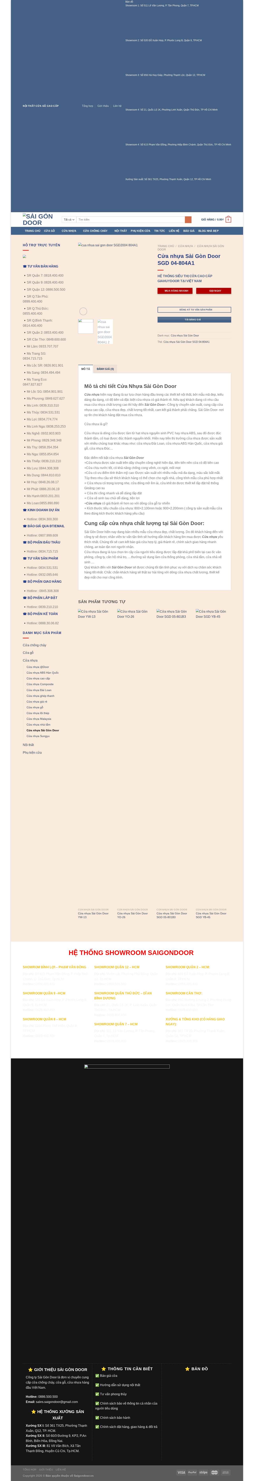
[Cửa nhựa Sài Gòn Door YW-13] (95, 757)
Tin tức (159, 230)
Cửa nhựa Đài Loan (39, 690)
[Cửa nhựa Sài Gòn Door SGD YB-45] (213, 757)
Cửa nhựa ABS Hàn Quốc (43, 672)
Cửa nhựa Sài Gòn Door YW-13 (93, 915)
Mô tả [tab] (85, 369)
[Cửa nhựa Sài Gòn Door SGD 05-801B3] (174, 757)
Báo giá (189, 230)
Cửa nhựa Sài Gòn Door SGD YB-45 (211, 915)
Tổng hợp (87, 105)
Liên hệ (117, 105)
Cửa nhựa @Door (38, 666)
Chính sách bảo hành (114, 1417)
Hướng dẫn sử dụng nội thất (119, 1385)
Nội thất (120, 230)
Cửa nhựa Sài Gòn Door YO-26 (132, 915)
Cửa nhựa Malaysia (39, 718)
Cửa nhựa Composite (40, 684)
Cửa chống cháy (95, 230)
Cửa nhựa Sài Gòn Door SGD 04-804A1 (187, 341)
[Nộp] (188, 219)
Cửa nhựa (69, 230)
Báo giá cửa (108, 1375)
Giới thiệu (103, 105)
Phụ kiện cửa (140, 230)
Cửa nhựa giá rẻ (37, 701)
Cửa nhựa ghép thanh (40, 695)
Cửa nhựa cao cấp (38, 678)
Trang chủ (32, 230)
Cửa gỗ (49, 230)
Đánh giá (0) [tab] (105, 369)
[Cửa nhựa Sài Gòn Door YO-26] (135, 757)
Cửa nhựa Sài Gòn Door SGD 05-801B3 (172, 915)
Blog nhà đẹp (208, 230)
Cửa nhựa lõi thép (38, 713)
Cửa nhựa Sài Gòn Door (43, 730)
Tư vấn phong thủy (113, 1394)
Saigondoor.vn (84, 1475)
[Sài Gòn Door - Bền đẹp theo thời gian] (39, 219)
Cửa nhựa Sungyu (38, 736)
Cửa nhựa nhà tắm (38, 724)
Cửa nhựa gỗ (35, 707)
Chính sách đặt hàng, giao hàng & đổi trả (128, 1426)
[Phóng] (83, 311)
